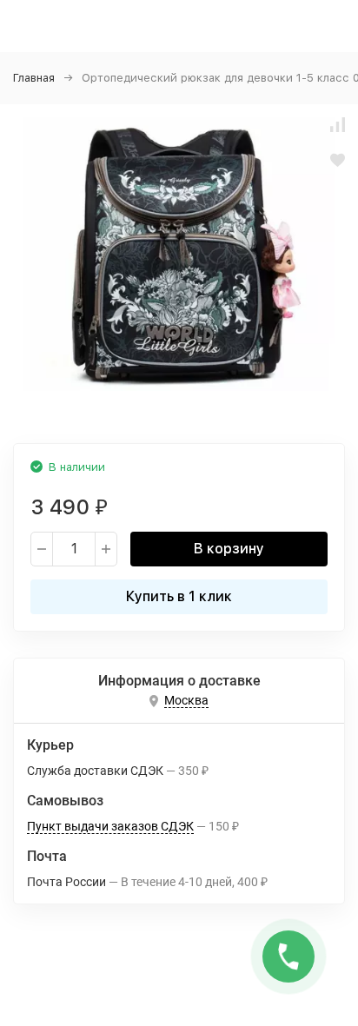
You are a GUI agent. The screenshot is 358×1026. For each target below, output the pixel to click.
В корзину (229, 548)
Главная (34, 77)
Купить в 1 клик (179, 596)
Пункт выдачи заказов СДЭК (110, 826)
